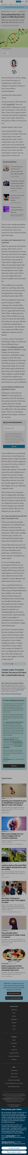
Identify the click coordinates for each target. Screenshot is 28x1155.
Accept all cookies (14, 1148)
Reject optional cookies (14, 1152)
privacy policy (10, 1136)
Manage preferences (8, 1142)
